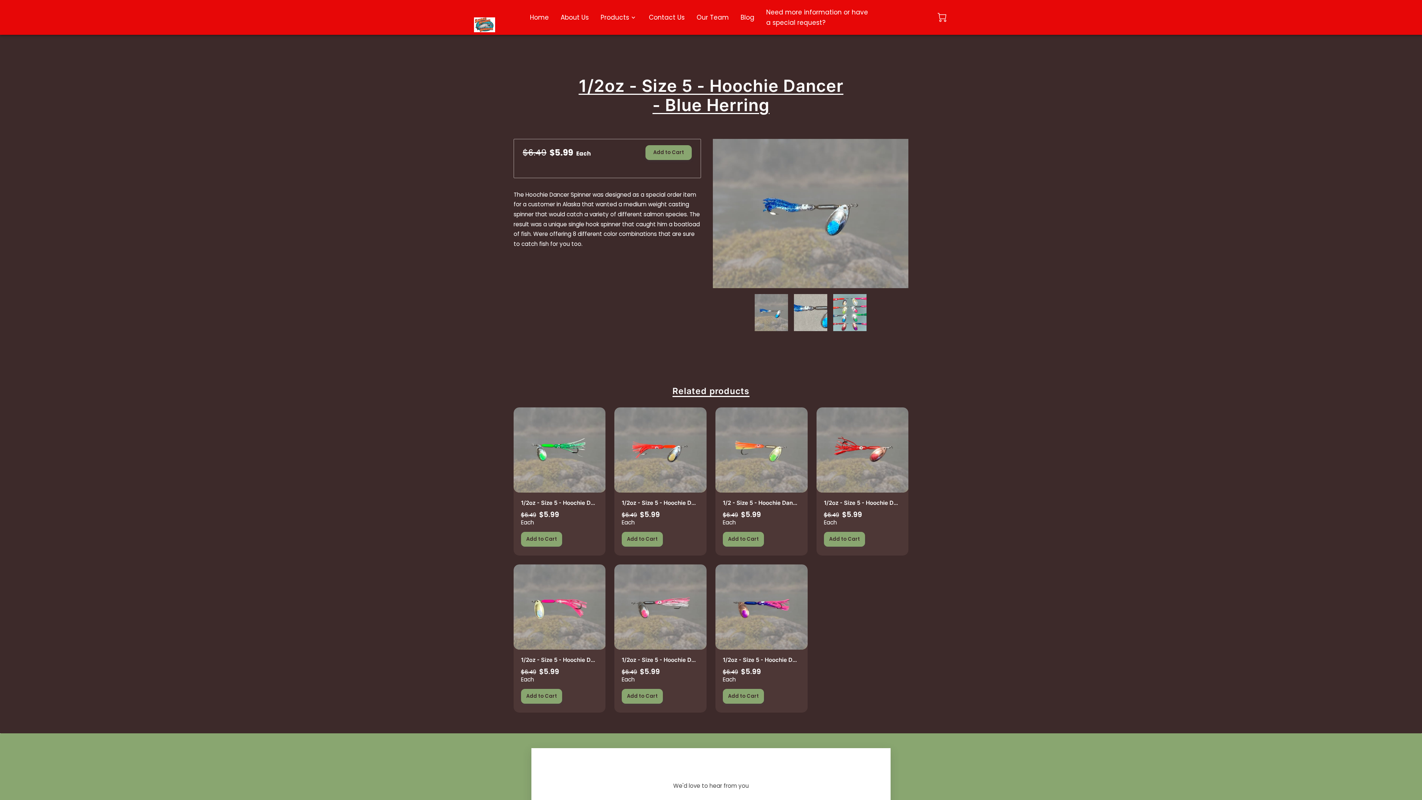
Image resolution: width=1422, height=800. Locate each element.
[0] (942, 17)
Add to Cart (668, 152)
